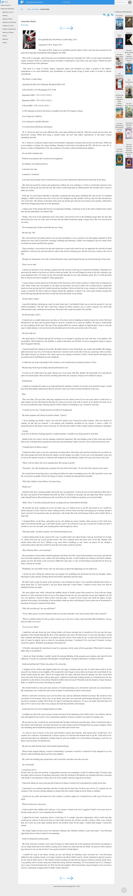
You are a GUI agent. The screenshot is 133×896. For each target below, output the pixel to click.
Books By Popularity (7, 8)
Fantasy (4, 15)
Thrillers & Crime (8, 25)
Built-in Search (5, 5)
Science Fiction (7, 19)
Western (5, 39)
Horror (4, 36)
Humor (4, 42)
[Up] (124, 890)
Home (5, 2)
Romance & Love (7, 12)
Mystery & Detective (9, 22)
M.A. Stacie (24, 25)
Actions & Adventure (9, 29)
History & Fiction (7, 32)
